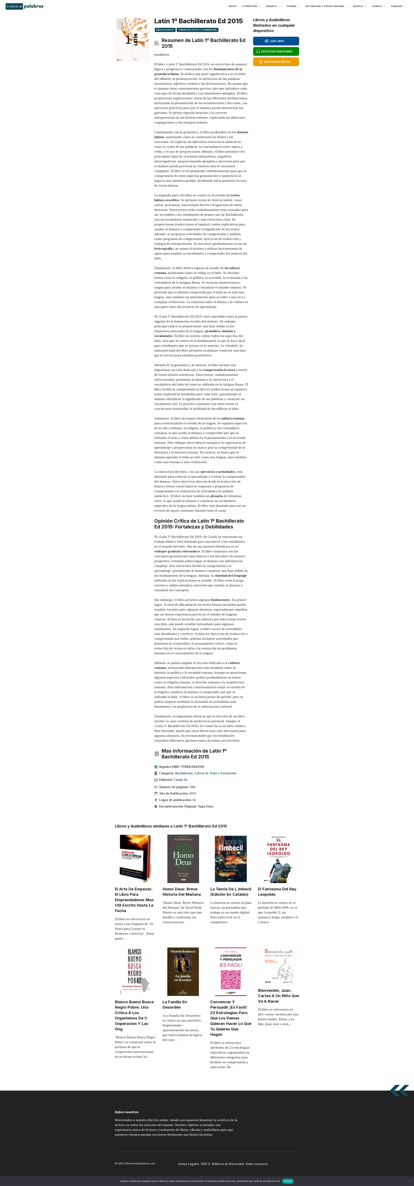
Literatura (249, 6)
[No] (410, 1181)
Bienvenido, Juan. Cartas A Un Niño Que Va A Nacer (278, 996)
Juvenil (291, 6)
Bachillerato (165, 30)
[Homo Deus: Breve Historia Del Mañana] (183, 881)
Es (194, 800)
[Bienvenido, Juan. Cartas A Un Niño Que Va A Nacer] (278, 982)
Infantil (271, 6)
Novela (358, 6)
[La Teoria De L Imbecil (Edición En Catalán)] (231, 881)
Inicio (233, 6)
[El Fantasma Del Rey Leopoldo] (278, 881)
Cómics (377, 6)
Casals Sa (180, 780)
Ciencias (397, 6)
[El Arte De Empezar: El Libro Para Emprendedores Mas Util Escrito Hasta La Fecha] (135, 881)
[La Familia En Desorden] (183, 993)
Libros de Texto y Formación (197, 30)
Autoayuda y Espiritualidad (325, 6)
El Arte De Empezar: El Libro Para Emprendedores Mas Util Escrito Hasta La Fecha (134, 900)
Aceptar (288, 1181)
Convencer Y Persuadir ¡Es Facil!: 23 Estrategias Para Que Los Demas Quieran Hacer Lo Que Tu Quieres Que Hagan (230, 1018)
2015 (192, 793)
